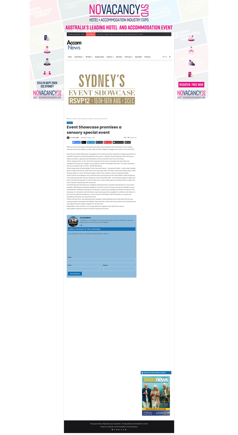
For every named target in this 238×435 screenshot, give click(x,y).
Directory (148, 57)
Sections (109, 57)
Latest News (78, 57)
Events (75, 118)
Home (70, 57)
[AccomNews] (74, 45)
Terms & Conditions (120, 426)
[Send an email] (77, 137)
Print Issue (128, 57)
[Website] (81, 225)
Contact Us (103, 426)
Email (70, 265)
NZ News (88, 57)
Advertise (119, 57)
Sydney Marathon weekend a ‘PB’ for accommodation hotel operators (117, 34)
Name (70, 257)
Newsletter (138, 57)
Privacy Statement (132, 426)
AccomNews (73, 137)
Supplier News (99, 57)
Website (105, 265)
